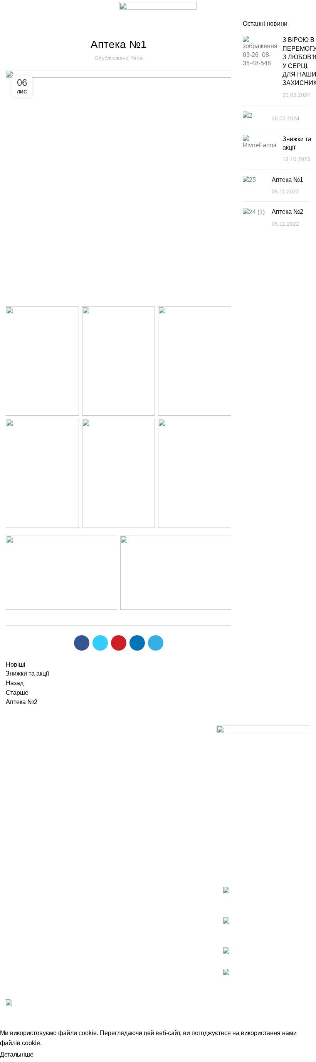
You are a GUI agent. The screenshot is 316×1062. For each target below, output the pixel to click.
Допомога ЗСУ (132, 799)
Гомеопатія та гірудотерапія (151, 785)
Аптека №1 (287, 179)
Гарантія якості (27, 756)
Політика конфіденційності (44, 785)
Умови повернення (33, 742)
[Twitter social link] (100, 643)
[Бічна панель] (9, 1018)
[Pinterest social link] (118, 643)
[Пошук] (271, 10)
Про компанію (131, 742)
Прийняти (53, 1055)
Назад (15, 683)
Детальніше (17, 1054)
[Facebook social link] (81, 643)
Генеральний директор (143, 756)
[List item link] (263, 897)
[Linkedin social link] (137, 643)
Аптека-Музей (131, 770)
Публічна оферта (30, 770)
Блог (118, 24)
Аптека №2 (287, 211)
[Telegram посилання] (155, 643)
